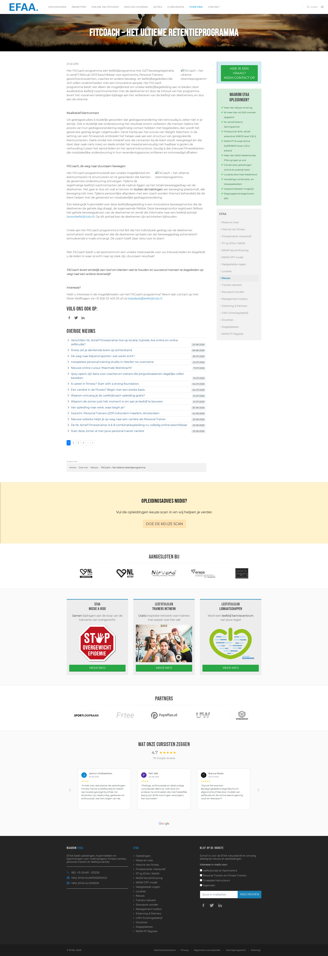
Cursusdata (175, 6)
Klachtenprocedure (165, 950)
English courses (136, 6)
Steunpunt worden (232, 291)
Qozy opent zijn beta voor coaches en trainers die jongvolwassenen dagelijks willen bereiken (127, 376)
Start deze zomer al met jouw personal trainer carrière (107, 431)
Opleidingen (57, 6)
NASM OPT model (232, 257)
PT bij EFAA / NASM (233, 243)
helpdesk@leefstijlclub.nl (145, 298)
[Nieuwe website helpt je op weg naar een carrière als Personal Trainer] (68, 419)
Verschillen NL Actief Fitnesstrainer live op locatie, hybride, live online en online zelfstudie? (124, 342)
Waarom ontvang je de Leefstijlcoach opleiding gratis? (108, 395)
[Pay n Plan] (125, 715)
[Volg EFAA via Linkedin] (220, 905)
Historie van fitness (233, 229)
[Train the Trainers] (203, 715)
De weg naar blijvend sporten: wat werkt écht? (103, 356)
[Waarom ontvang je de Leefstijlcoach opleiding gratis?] (68, 396)
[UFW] (164, 715)
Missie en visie (230, 222)
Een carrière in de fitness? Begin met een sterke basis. (108, 389)
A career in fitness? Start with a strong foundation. (105, 383)
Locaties (226, 271)
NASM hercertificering (235, 250)
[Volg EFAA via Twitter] (211, 905)
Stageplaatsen (230, 326)
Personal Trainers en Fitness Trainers (224, 875)
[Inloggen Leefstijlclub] (322, 7)
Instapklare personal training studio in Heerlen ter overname (112, 362)
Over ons (196, 6)
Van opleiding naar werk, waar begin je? (98, 407)
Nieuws (94, 467)
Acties (157, 6)
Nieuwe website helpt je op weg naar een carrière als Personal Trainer (118, 419)
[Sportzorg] (242, 715)
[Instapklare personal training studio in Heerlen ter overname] (68, 362)
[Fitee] (86, 715)
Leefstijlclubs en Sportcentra (219, 870)
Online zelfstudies (105, 6)
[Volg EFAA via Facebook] (203, 905)
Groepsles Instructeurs (216, 880)
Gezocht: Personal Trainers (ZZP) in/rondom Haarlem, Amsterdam (115, 413)
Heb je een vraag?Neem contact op (239, 73)
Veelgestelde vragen (233, 264)
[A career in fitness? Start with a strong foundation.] (68, 384)
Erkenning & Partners (234, 305)
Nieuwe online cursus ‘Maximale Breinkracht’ (101, 368)
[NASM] (242, 573)
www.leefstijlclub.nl (80, 216)
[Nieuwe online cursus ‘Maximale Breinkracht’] (68, 368)
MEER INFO (97, 668)
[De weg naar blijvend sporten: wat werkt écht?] (68, 356)
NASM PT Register (232, 333)
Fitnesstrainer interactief (236, 236)
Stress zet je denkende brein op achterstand (101, 350)
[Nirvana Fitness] (125, 573)
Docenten (227, 319)
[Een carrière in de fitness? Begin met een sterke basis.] (68, 390)
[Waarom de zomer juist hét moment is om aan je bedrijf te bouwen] (68, 402)
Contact (214, 6)
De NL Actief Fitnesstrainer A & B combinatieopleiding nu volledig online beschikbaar (129, 425)
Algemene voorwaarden (207, 950)
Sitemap (256, 950)
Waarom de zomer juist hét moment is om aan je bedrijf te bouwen (117, 401)
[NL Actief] (86, 573)
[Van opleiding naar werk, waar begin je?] (68, 408)
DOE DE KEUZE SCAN (164, 524)
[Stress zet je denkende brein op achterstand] (68, 350)
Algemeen (208, 885)
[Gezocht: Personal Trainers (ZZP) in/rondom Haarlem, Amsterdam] (68, 413)
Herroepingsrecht (236, 950)
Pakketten (79, 6)
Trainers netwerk (231, 284)
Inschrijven (249, 894)
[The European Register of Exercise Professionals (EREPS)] (164, 573)
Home (72, 467)
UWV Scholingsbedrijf (234, 312)
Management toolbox (234, 298)
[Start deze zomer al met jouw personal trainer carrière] (68, 431)
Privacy (185, 950)
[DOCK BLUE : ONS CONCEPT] (203, 573)
